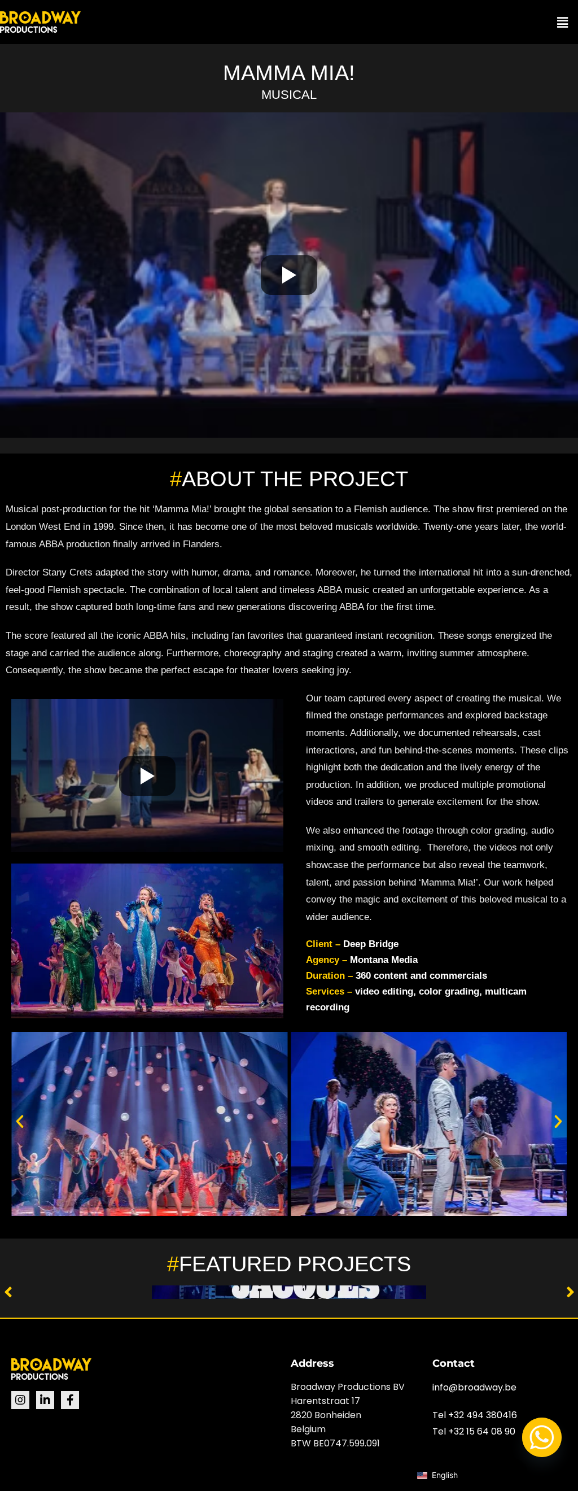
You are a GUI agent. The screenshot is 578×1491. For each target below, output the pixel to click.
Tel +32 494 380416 (474, 1415)
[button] (562, 22)
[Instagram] (20, 1400)
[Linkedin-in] (45, 1400)
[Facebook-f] (70, 1400)
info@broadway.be (474, 1387)
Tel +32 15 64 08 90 (473, 1431)
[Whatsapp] (542, 1437)
